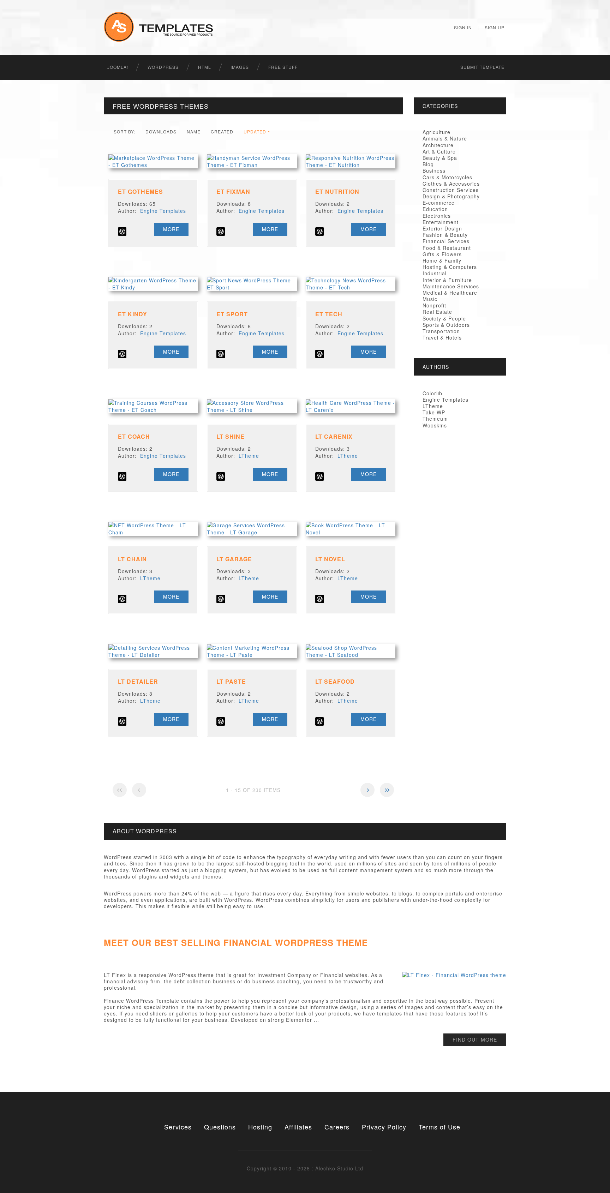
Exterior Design (442, 228)
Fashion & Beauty (445, 234)
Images (240, 67)
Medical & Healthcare (450, 292)
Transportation (441, 331)
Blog (428, 164)
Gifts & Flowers (442, 254)
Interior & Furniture (447, 279)
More (171, 229)
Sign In (463, 27)
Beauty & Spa (440, 157)
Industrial (435, 273)
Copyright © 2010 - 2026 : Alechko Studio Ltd (305, 1168)
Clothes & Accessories (451, 183)
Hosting (260, 1126)
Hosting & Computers (450, 266)
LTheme (249, 455)
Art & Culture (439, 151)
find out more (475, 1039)
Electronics (437, 215)
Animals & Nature (445, 138)
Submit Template (482, 67)
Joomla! (117, 67)
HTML (204, 67)
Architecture (438, 145)
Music (430, 298)
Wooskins (435, 425)
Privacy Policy (384, 1126)
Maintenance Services (451, 286)
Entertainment (441, 222)
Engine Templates (163, 210)
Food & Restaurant (447, 247)
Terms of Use (439, 1126)
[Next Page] (367, 790)
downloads (161, 131)
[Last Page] (387, 790)
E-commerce (439, 202)
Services (178, 1126)
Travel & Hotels (442, 337)
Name (194, 131)
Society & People (444, 318)
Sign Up (494, 27)
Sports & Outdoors (446, 324)
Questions (220, 1126)
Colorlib (432, 393)
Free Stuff (283, 67)
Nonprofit (434, 305)
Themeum (435, 418)
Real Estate (437, 311)
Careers (336, 1126)
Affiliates (298, 1126)
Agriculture (436, 132)
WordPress (163, 67)
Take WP (434, 412)
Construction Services (451, 189)
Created (222, 131)
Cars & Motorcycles (447, 177)
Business (434, 170)
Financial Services (446, 241)
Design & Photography (451, 196)
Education (435, 208)
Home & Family (442, 260)
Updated (255, 131)
